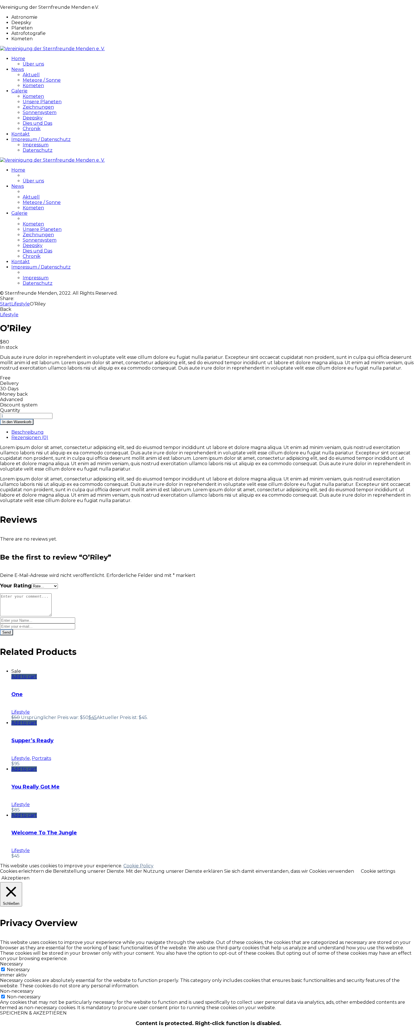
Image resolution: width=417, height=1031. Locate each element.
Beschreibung (27, 432)
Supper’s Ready (32, 740)
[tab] (214, 432)
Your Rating (15, 586)
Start (5, 304)
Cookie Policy (138, 865)
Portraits (41, 758)
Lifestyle (20, 304)
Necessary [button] (11, 964)
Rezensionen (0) (29, 437)
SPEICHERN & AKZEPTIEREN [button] (33, 1013)
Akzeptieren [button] (15, 878)
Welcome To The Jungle (44, 833)
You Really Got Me (35, 787)
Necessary (18, 969)
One (17, 694)
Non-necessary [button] (17, 991)
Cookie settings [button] (378, 871)
